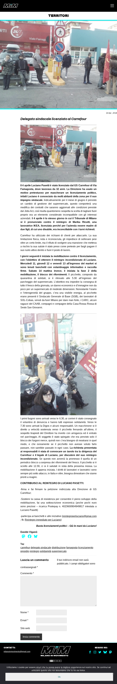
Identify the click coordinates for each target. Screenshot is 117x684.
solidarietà (45, 551)
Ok (59, 677)
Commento (27, 573)
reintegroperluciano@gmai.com (80, 516)
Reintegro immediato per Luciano (43, 519)
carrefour (25, 547)
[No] (113, 673)
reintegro (34, 551)
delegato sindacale (41, 547)
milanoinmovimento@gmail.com (17, 651)
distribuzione (59, 547)
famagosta (72, 547)
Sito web (25, 628)
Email (24, 620)
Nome (24, 612)
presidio (24, 551)
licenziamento (85, 547)
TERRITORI (58, 16)
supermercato (59, 551)
